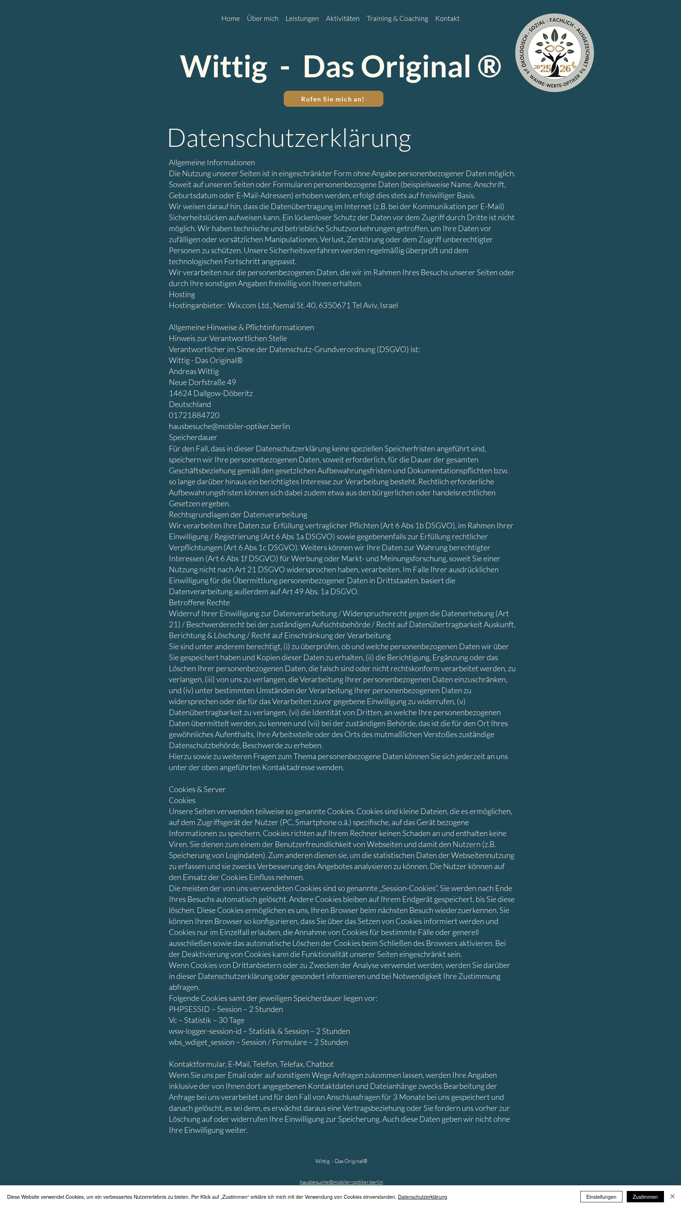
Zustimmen (645, 1196)
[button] (342, 17)
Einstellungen (601, 1196)
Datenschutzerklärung (422, 1196)
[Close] (672, 1196)
